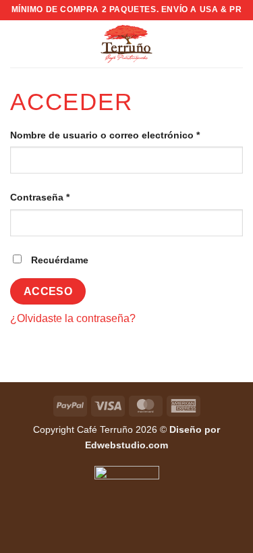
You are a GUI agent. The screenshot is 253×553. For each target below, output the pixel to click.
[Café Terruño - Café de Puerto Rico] (126, 44)
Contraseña (65, 197)
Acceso (48, 291)
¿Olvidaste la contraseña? (73, 318)
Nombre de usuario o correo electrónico (126, 134)
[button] (18, 43)
